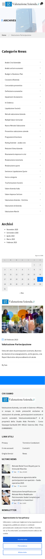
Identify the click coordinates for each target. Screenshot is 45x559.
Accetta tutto (22, 539)
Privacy (5, 443)
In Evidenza (9, 103)
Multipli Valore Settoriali (13, 120)
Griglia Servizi (7, 453)
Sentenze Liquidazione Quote (16, 171)
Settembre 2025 (12, 233)
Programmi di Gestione (13, 137)
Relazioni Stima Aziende (13, 148)
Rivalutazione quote (12, 166)
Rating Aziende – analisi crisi (15, 143)
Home (4, 35)
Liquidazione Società (12, 108)
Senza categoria (11, 177)
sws (5, 365)
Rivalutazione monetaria (14, 160)
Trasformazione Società (14, 183)
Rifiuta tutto (22, 552)
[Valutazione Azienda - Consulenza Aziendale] (22, 4)
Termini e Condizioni (30, 443)
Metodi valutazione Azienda (15, 114)
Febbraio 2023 (12, 242)
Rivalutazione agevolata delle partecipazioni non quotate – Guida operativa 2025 (26, 480)
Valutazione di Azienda (13, 206)
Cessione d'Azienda (12, 80)
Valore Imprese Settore (13, 194)
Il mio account (8, 448)
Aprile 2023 (10, 236)
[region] (22, 535)
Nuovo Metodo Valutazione (15, 125)
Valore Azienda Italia (12, 188)
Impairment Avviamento (13, 97)
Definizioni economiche (13, 91)
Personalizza (22, 546)
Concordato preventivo (13, 85)
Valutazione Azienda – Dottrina (16, 200)
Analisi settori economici (14, 68)
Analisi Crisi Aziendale (13, 62)
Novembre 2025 (12, 229)
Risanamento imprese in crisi (15, 154)
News (24, 453)
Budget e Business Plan (14, 74)
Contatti (26, 448)
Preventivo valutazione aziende (16, 131)
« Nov (22, 293)
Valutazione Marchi (12, 211)
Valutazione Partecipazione (16, 344)
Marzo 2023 (11, 239)
